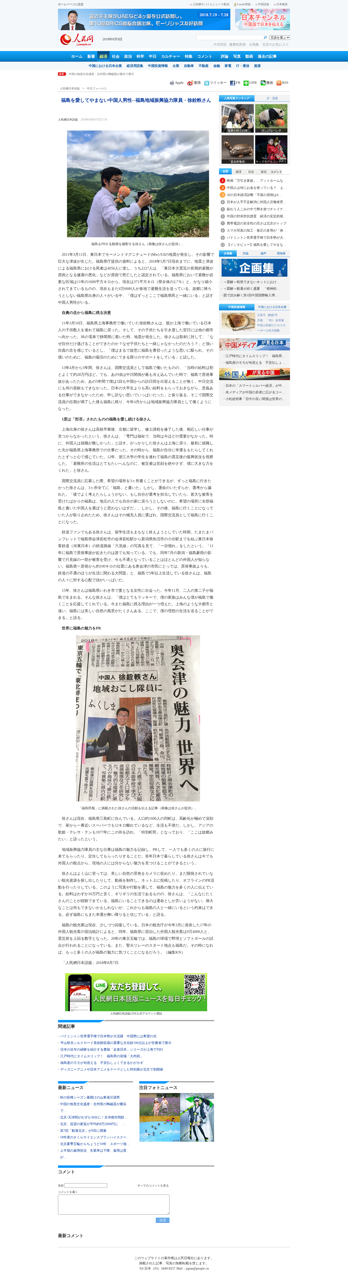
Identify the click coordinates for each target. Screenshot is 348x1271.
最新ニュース (71, 1087)
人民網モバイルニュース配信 (210, 4)
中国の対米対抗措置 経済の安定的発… (256, 216)
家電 (228, 66)
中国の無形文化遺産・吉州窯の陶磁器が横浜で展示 (101, 74)
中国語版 (263, 4)
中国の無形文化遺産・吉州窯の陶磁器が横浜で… (93, 1107)
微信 (269, 82)
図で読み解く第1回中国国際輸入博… (250, 295)
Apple (179, 82)
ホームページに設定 (71, 4)
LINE (253, 82)
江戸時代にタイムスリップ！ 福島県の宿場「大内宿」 (101, 1056)
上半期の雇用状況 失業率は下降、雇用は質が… (93, 1154)
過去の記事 (267, 56)
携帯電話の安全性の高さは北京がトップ (256, 223)
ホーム (77, 56)
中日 (152, 56)
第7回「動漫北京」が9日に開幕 (83, 1130)
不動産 (204, 66)
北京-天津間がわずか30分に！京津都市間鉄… (94, 1117)
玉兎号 (261, 315)
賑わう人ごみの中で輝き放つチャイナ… (256, 209)
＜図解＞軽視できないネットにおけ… (251, 282)
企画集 (254, 44)
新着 (91, 56)
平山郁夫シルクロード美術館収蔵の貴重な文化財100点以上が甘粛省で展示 (115, 1043)
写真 (237, 56)
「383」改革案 (275, 320)
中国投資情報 (158, 66)
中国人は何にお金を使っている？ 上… (256, 188)
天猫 (260, 320)
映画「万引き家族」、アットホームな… (256, 180)
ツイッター (218, 82)
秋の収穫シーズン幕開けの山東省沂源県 (90, 1097)
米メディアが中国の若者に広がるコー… (255, 392)
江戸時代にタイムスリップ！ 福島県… (255, 356)
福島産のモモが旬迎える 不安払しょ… (255, 362)
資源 (257, 66)
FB (238, 82)
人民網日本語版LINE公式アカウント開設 (136, 1013)
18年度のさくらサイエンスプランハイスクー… (95, 1137)
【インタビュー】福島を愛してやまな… (256, 245)
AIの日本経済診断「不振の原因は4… (254, 195)
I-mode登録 (244, 4)
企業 (176, 66)
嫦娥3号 (273, 315)
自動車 (189, 66)
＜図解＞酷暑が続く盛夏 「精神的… (251, 288)
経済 (103, 56)
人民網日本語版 (70, 88)
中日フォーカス (97, 88)
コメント (204, 56)
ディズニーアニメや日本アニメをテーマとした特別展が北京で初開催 (111, 1069)
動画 (249, 56)
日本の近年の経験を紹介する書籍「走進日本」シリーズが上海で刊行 (111, 1049)
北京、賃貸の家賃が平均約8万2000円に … (92, 1124)
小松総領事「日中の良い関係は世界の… (255, 399)
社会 (116, 56)
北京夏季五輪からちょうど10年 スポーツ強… (95, 1144)
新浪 (197, 82)
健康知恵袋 (238, 44)
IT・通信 (242, 66)
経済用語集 (135, 66)
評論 (224, 56)
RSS (285, 82)
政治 (128, 56)
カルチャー (170, 56)
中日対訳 (220, 44)
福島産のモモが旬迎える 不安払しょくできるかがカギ (101, 1063)
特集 (188, 56)
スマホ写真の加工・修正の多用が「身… (256, 230)
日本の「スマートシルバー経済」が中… (255, 385)
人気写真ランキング (237, 98)
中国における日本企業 (105, 66)
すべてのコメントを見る (153, 1185)
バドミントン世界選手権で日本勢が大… (256, 237)
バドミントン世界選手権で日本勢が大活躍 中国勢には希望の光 (108, 1036)
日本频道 (282, 4)
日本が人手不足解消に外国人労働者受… (256, 202)
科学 (140, 56)
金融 (216, 66)
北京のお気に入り (275, 44)
